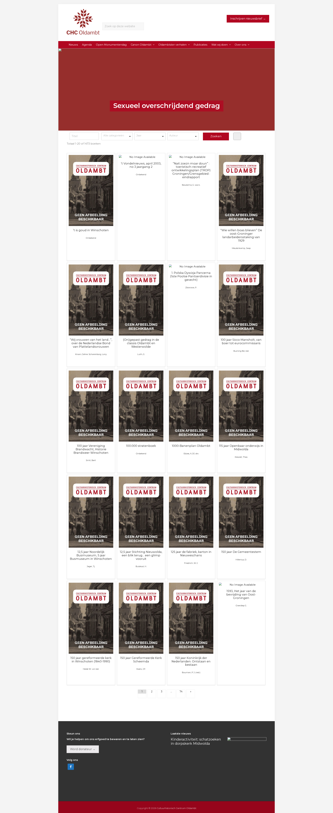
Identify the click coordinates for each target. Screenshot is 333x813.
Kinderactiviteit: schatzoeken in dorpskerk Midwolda (196, 741)
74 (181, 691)
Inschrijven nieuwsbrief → (248, 18)
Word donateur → (82, 749)
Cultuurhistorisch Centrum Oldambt (176, 808)
